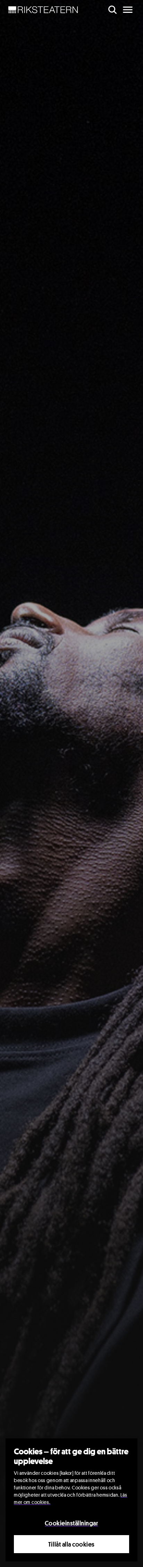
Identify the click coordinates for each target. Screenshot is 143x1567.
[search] (112, 10)
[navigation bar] (43, 9)
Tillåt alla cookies (71, 1544)
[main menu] (128, 10)
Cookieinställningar (71, 1523)
